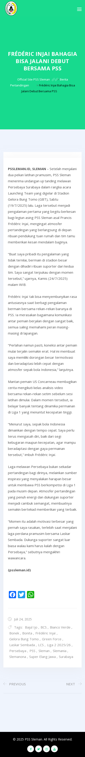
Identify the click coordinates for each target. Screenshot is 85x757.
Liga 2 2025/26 (59, 645)
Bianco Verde (60, 627)
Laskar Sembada (22, 645)
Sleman (44, 650)
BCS (44, 627)
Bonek (14, 633)
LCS (41, 645)
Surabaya (66, 656)
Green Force (51, 639)
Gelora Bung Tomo (24, 639)
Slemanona (17, 656)
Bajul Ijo (31, 627)
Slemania (59, 650)
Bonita (27, 633)
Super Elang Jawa (42, 656)
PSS (32, 650)
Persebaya (17, 650)
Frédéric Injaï (45, 633)
